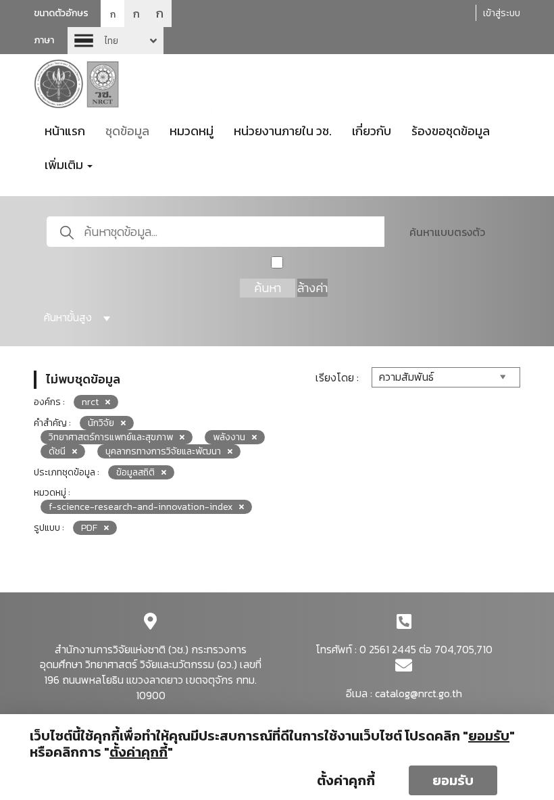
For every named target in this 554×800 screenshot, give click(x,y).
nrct (90, 402)
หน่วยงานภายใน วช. (283, 131)
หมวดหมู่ (191, 131)
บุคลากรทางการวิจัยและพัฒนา (163, 451)
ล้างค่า (312, 288)
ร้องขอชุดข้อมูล (450, 131)
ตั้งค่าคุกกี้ (346, 780)
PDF (89, 528)
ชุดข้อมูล (127, 131)
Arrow (115, 40)
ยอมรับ (453, 780)
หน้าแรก (65, 131)
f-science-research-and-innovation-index (140, 507)
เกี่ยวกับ (371, 131)
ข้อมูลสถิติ (135, 472)
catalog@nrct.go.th (418, 693)
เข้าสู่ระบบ (501, 13)
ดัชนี (57, 451)
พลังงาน (229, 437)
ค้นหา (267, 288)
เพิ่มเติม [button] (65, 165)
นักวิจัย (101, 423)
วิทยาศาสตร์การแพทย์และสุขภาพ (111, 437)
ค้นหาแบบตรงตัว (447, 232)
